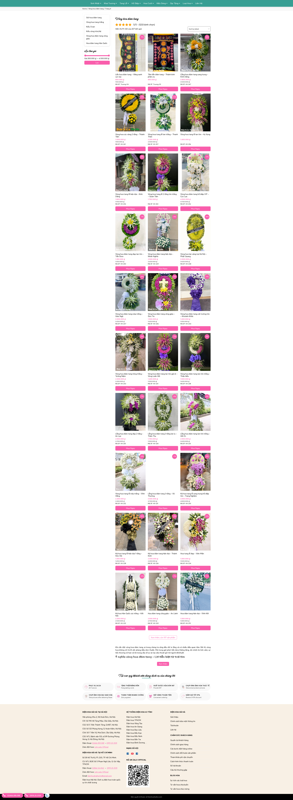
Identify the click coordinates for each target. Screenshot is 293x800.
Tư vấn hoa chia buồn (179, 785)
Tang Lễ (123, 3)
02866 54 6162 (98, 768)
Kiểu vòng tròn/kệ (93, 31)
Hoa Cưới (147, 3)
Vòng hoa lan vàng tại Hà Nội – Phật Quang (193, 255)
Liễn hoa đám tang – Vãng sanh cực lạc (128, 75)
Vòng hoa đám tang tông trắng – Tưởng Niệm (129, 375)
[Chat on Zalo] (47, 795)
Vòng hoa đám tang (96, 9)
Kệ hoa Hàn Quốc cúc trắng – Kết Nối (129, 614)
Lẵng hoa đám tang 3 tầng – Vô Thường (161, 494)
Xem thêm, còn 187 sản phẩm (163, 637)
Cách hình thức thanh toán (181, 761)
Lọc (97, 63)
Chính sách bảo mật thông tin (182, 721)
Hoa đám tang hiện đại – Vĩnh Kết (194, 613)
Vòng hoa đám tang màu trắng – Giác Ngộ (129, 315)
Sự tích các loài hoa (178, 780)
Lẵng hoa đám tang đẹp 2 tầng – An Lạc (129, 435)
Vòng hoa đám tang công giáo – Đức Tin (161, 315)
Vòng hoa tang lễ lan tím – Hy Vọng (195, 134)
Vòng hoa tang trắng (95, 22)
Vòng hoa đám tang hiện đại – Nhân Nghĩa (160, 255)
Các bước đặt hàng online (181, 749)
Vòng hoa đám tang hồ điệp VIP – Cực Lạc (194, 195)
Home (84, 9)
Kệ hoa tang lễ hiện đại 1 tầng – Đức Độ (128, 554)
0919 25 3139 (112, 743)
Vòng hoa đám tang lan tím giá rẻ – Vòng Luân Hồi (163, 375)
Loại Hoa (187, 3)
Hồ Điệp (135, 3)
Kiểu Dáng (161, 3)
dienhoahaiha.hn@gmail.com (100, 776)
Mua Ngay (130, 89)
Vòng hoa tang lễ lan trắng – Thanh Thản (163, 135)
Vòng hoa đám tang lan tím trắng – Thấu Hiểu (195, 375)
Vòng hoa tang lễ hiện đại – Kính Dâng (129, 195)
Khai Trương (109, 3)
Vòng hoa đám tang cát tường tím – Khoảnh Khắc (195, 315)
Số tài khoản (175, 765)
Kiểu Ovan (90, 27)
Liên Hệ (198, 3)
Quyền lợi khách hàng (179, 740)
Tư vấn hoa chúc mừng (179, 789)
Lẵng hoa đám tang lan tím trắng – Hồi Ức (195, 435)
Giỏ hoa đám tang (94, 17)
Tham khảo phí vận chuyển (181, 757)
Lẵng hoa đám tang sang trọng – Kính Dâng (194, 75)
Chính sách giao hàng (179, 744)
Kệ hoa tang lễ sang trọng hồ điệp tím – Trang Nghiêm (194, 494)
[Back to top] (289, 796)
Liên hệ (173, 730)
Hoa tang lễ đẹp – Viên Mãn (192, 553)
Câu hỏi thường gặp (178, 770)
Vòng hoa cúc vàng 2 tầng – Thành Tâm (130, 135)
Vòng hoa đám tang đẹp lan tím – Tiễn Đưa (129, 255)
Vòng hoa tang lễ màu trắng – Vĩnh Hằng (130, 494)
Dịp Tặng (174, 3)
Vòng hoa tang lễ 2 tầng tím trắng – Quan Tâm (162, 195)
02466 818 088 (98, 743)
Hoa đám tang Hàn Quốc (96, 43)
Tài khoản (174, 725)
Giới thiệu (174, 717)
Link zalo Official (101, 747)
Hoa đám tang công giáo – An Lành (163, 613)
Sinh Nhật (95, 3)
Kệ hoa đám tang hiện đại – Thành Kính (162, 554)
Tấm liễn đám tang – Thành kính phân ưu (161, 75)
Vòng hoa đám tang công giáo (97, 37)
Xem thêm (163, 664)
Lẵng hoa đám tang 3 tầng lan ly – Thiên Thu (162, 435)
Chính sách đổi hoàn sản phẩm (183, 753)
